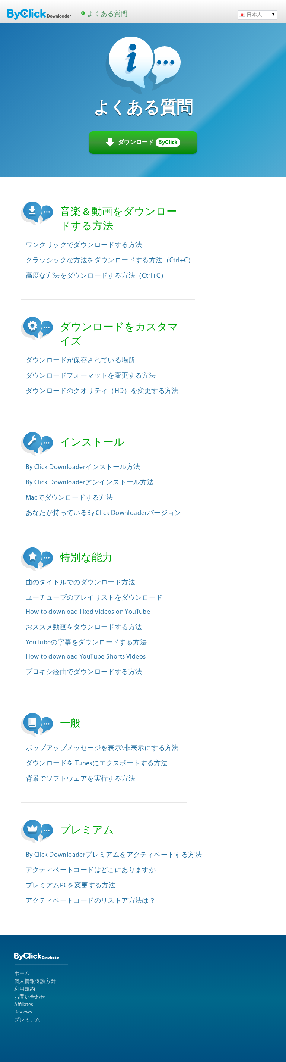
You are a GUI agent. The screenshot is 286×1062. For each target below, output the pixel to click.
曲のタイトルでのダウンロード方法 (80, 583)
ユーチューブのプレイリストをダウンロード (94, 598)
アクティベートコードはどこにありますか (91, 870)
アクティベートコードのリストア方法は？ (91, 901)
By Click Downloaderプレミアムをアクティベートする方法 (114, 855)
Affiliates (23, 1005)
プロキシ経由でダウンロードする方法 (84, 672)
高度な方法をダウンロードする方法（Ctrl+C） (97, 276)
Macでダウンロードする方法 (69, 498)
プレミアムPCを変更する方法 (71, 886)
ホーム (22, 974)
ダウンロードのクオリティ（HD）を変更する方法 (102, 391)
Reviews (23, 1012)
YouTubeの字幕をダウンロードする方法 (86, 643)
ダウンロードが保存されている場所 (80, 360)
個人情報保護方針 (35, 981)
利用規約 (24, 989)
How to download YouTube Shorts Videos (86, 657)
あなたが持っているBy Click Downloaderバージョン (103, 513)
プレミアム (27, 1020)
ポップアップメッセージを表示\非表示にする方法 (102, 748)
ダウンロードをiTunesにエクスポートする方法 (97, 763)
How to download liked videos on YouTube (88, 612)
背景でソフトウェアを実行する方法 (80, 779)
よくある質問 (107, 14)
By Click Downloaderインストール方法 (83, 467)
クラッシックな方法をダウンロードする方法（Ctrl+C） (110, 260)
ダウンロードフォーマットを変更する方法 (91, 376)
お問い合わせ (29, 997)
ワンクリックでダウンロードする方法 (84, 245)
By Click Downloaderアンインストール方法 (90, 483)
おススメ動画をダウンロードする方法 (84, 627)
